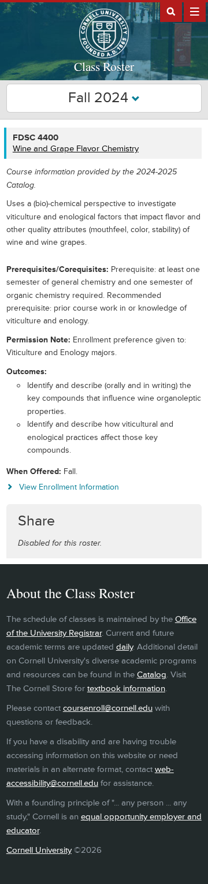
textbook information (126, 688)
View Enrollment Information (69, 487)
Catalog (151, 674)
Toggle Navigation (195, 11)
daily (124, 646)
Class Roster (104, 66)
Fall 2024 (100, 98)
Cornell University (39, 850)
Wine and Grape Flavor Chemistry (76, 148)
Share (36, 521)
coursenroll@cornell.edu (108, 708)
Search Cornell (171, 11)
